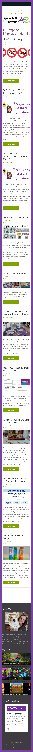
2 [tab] (8, 666)
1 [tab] (6, 666)
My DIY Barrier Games (14, 273)
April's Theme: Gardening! (11, 663)
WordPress (17, 747)
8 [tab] (19, 666)
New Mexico (7, 639)
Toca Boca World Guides (16, 217)
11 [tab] (24, 666)
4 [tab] (12, 666)
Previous (4, 659)
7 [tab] (17, 666)
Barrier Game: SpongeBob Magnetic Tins (16, 421)
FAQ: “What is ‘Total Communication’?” (13, 91)
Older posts (6, 592)
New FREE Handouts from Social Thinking (16, 369)
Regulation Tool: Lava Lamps (14, 537)
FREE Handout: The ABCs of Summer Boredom (15, 480)
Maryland (15, 639)
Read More (11, 80)
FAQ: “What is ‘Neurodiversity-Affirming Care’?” (16, 156)
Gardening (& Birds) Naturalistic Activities (15, 694)
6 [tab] (15, 666)
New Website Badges (14, 39)
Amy (6, 44)
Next (29, 659)
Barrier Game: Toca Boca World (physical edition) (16, 313)
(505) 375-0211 (17, 13)
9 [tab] (20, 666)
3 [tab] (10, 666)
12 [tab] (26, 666)
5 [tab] (13, 666)
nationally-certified (16, 634)
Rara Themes (21, 744)
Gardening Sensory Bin (10, 679)
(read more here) (25, 644)
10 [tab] (22, 666)
